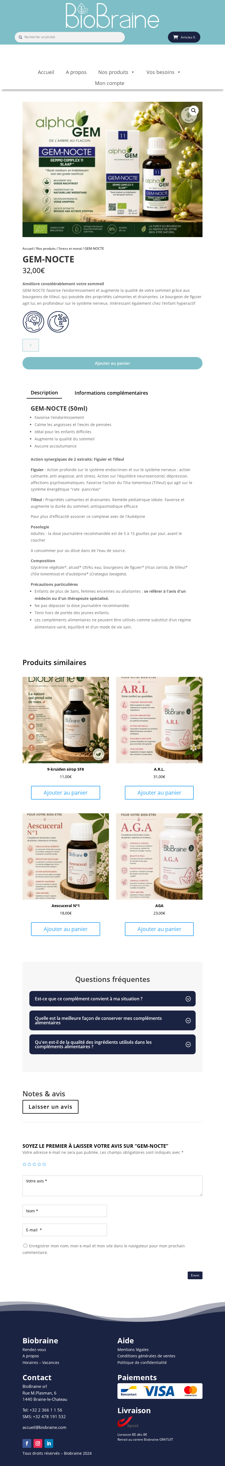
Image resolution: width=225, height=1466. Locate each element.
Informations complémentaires (111, 392)
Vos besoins (161, 72)
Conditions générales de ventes (146, 1355)
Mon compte (109, 83)
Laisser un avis (50, 1106)
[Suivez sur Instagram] (37, 1443)
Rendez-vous (34, 1349)
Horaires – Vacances (40, 1362)
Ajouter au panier (112, 363)
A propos (76, 72)
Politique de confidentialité (142, 1362)
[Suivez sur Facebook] (26, 1443)
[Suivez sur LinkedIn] (48, 1443)
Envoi (195, 1275)
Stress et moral (70, 248)
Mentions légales (133, 1349)
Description (44, 392)
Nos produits (113, 72)
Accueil (46, 72)
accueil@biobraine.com (44, 1427)
